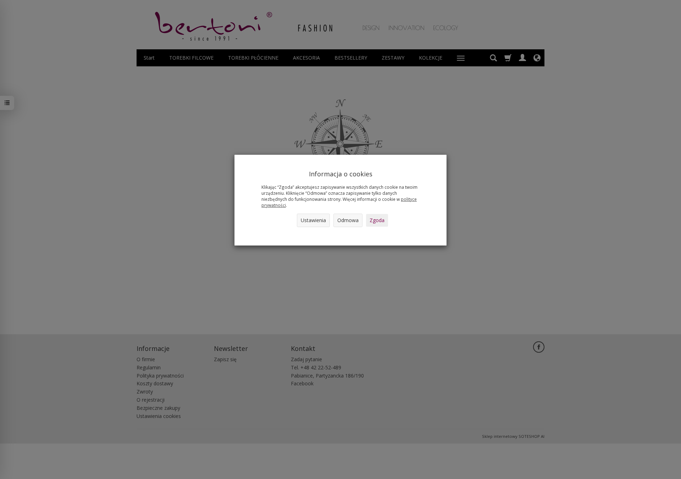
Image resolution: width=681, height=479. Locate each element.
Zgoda (377, 220)
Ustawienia (313, 220)
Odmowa (348, 220)
